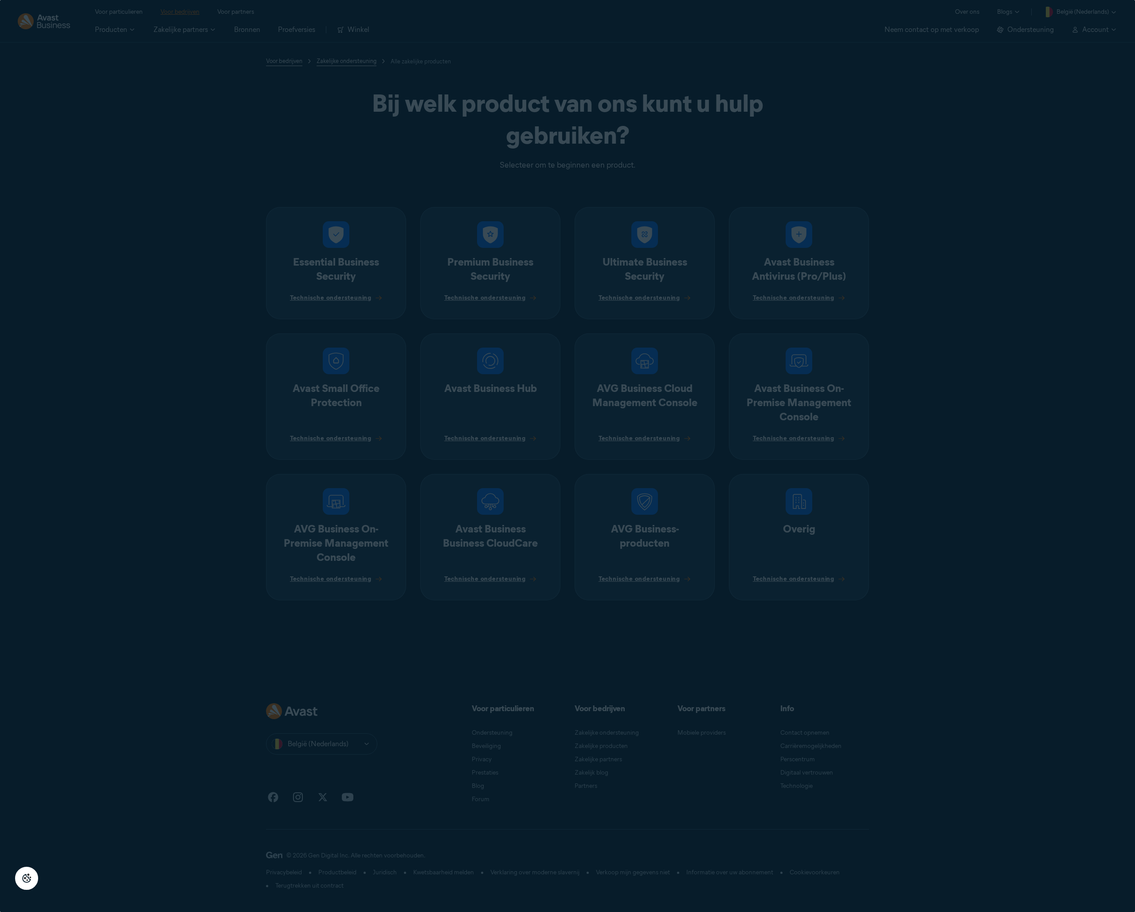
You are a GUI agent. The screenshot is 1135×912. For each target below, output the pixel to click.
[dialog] (567, 456)
